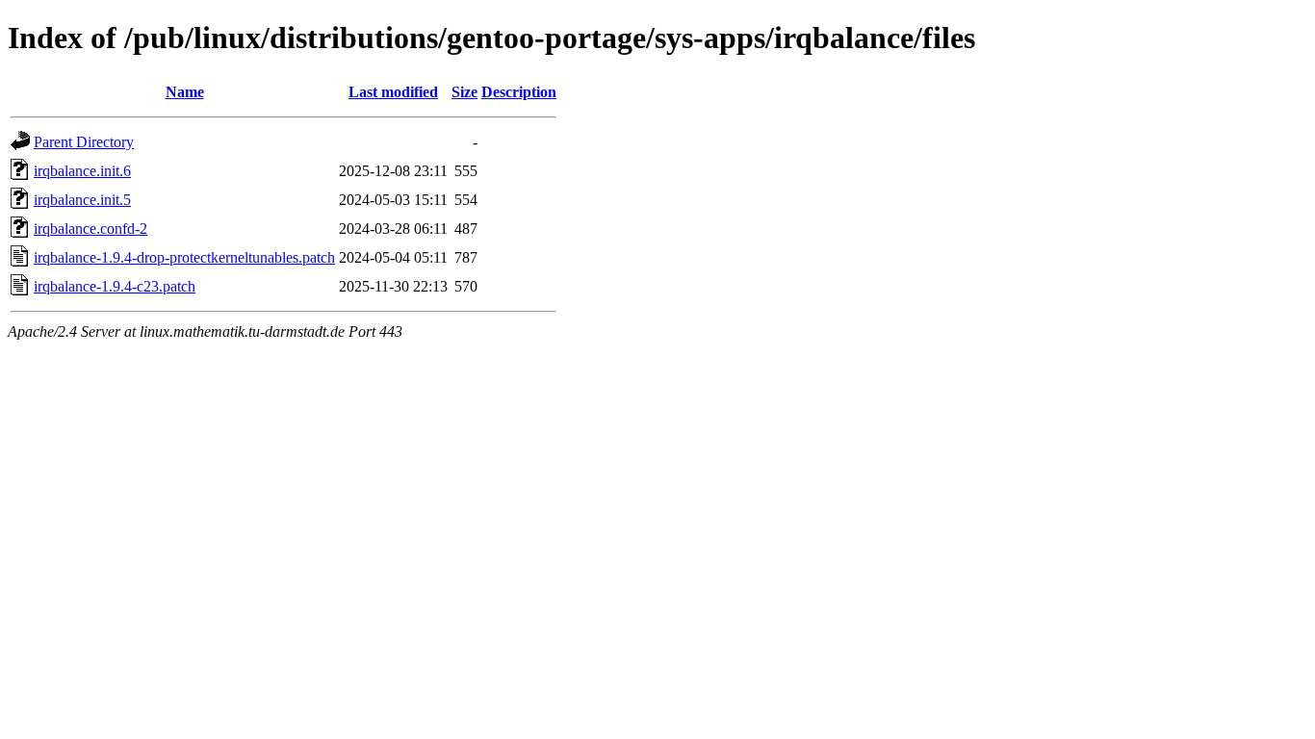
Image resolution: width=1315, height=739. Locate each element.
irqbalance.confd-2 (90, 228)
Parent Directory (84, 142)
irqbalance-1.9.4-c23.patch (114, 286)
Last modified (393, 92)
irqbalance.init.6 (82, 171)
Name (185, 92)
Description (518, 92)
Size (464, 92)
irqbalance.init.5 (82, 199)
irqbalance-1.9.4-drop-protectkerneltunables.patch (184, 257)
